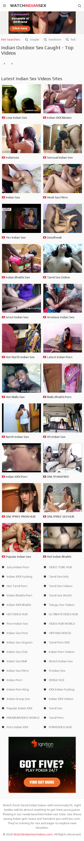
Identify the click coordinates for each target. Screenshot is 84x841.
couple (34, 39)
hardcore (55, 39)
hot (73, 39)
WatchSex (28, 5)
